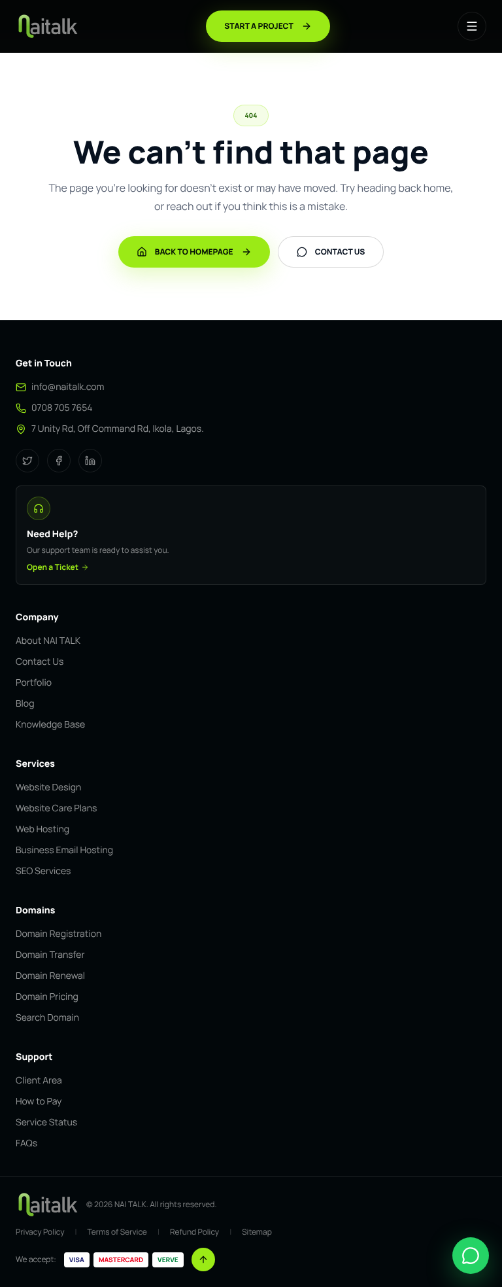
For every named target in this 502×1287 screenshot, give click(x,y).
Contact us (340, 251)
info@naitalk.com (67, 387)
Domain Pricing (47, 997)
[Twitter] (27, 460)
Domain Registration (58, 934)
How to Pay (38, 1101)
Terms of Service (117, 1232)
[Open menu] (472, 26)
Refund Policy (194, 1232)
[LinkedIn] (90, 460)
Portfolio (34, 683)
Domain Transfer (50, 955)
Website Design (48, 787)
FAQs (26, 1143)
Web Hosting (42, 829)
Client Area (39, 1080)
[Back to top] (203, 1259)
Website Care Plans (56, 808)
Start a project (258, 25)
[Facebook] (59, 460)
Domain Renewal (50, 976)
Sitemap (257, 1232)
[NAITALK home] (47, 26)
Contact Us (39, 662)
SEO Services (43, 871)
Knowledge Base (50, 724)
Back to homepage (194, 251)
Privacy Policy (40, 1232)
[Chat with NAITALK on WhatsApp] (470, 1255)
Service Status (46, 1122)
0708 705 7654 (62, 408)
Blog (25, 703)
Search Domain (47, 1018)
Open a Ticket (52, 567)
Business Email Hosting (64, 850)
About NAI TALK (48, 641)
